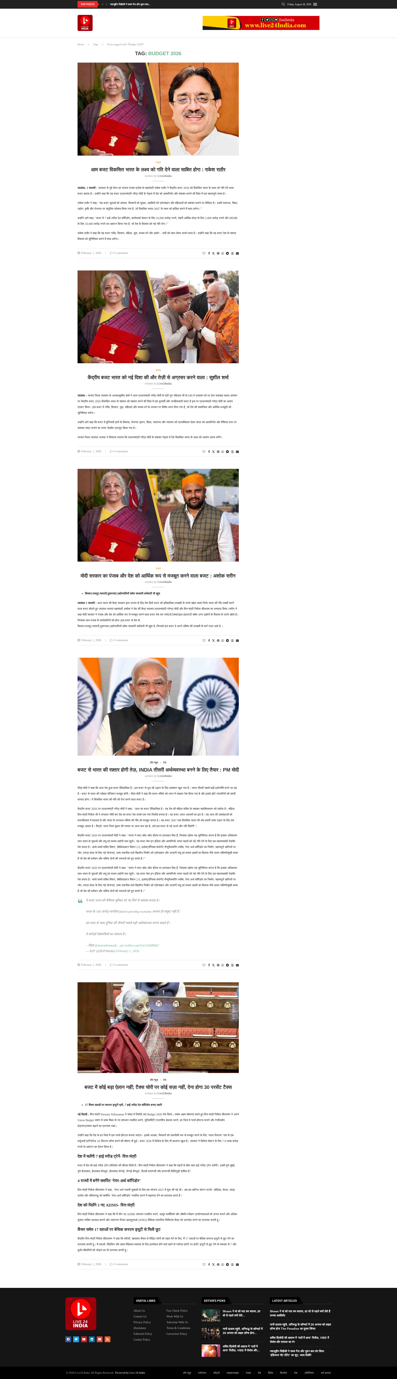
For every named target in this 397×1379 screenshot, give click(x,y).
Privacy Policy (142, 1322)
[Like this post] (203, 253)
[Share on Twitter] (213, 253)
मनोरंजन (202, 1372)
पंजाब (248, 1372)
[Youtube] (84, 1339)
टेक (296, 1372)
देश (259, 1372)
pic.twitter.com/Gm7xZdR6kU (139, 945)
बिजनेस (283, 1372)
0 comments (121, 253)
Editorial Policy (143, 1334)
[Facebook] (68, 1339)
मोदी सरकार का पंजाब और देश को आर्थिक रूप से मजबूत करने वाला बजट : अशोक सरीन (158, 576)
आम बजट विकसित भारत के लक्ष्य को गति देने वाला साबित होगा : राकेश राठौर (158, 169)
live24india (165, 175)
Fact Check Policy (177, 1310)
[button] (102, 4)
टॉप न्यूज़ (187, 1372)
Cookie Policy (142, 1339)
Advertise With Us (177, 1322)
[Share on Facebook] (209, 253)
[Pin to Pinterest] (218, 253)
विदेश (270, 1372)
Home (81, 44)
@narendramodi (105, 945)
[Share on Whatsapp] (222, 253)
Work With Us (174, 1316)
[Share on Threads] (232, 253)
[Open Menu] (315, 4)
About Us (139, 1310)
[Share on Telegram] (227, 253)
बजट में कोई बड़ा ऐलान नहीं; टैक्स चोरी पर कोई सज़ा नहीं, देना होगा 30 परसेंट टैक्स (158, 1087)
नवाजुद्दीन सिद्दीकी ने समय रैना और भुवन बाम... (130, 4)
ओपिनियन (309, 1372)
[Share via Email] (237, 253)
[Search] (283, 4)
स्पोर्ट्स (216, 1372)
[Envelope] (100, 1339)
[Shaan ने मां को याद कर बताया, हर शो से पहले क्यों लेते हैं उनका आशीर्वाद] (211, 1315)
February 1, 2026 (127, 951)
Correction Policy (176, 1334)
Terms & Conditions (178, 1328)
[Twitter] (76, 1339)
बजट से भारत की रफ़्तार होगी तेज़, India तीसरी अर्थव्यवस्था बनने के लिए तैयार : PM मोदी (158, 770)
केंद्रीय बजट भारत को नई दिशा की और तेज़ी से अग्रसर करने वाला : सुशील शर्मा (158, 377)
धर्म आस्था (326, 1372)
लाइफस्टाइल (233, 1372)
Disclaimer (140, 1328)
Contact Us (140, 1316)
